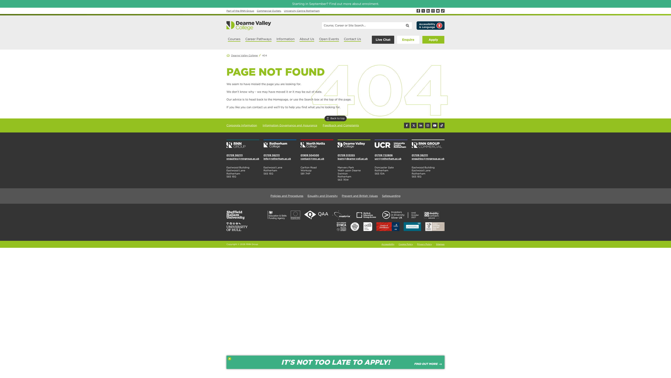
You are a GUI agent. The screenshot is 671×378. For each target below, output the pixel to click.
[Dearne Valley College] (248, 25)
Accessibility (387, 244)
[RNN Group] (242, 144)
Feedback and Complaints (341, 125)
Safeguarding (391, 196)
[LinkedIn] (428, 11)
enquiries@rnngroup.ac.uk (242, 158)
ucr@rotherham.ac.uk (388, 158)
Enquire (408, 39)
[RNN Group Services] (428, 144)
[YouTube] (438, 11)
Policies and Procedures (286, 196)
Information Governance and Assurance (290, 125)
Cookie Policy (406, 244)
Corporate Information (241, 125)
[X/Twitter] (423, 11)
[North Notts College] (317, 144)
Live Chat (383, 39)
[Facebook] (418, 11)
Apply (433, 39)
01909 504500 (310, 155)
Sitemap (440, 244)
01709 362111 (234, 155)
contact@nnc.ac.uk (312, 158)
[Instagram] (433, 11)
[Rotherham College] (280, 144)
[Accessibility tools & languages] (431, 25)
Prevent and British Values (360, 196)
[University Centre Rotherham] (391, 144)
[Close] (229, 358)
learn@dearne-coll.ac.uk (353, 158)
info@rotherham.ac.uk (277, 158)
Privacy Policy (424, 244)
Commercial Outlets (269, 10)
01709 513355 (346, 155)
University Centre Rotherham (302, 10)
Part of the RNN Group (240, 10)
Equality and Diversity (323, 196)
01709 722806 (384, 155)
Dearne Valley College (244, 55)
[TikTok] (443, 11)
